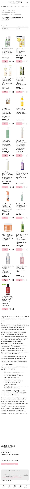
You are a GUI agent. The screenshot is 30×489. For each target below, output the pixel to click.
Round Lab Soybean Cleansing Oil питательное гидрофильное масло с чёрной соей (8, 81)
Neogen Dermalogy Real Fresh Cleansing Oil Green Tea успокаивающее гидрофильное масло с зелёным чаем (22, 239)
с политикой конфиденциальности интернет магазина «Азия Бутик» (12, 477)
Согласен (26, 474)
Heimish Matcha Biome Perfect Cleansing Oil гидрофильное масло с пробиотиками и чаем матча (21, 82)
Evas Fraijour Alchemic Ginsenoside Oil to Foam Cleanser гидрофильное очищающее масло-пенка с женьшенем (21, 145)
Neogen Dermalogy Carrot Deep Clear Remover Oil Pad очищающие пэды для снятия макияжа (7, 238)
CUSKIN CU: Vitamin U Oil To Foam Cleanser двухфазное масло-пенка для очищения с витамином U (8, 270)
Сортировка (5, 28)
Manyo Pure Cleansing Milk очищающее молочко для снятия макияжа (21, 111)
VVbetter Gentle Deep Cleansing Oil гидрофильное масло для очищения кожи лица (22, 175)
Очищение (11, 10)
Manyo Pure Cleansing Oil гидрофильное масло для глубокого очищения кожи (21, 52)
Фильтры (18, 28)
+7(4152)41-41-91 (6, 452)
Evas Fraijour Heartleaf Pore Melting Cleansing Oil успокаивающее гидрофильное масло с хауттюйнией (7, 176)
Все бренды (4, 6)
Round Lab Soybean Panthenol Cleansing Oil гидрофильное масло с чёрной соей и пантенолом (8, 207)
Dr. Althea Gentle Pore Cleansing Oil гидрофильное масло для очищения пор (21, 206)
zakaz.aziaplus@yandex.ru (10, 454)
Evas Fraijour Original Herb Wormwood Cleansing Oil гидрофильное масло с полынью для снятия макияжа (7, 145)
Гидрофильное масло (8, 12)
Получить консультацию (9, 464)
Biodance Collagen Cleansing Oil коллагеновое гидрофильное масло (22, 268)
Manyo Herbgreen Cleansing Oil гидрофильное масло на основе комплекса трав (7, 51)
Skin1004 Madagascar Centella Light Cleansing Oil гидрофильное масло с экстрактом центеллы (6, 113)
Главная (3, 10)
